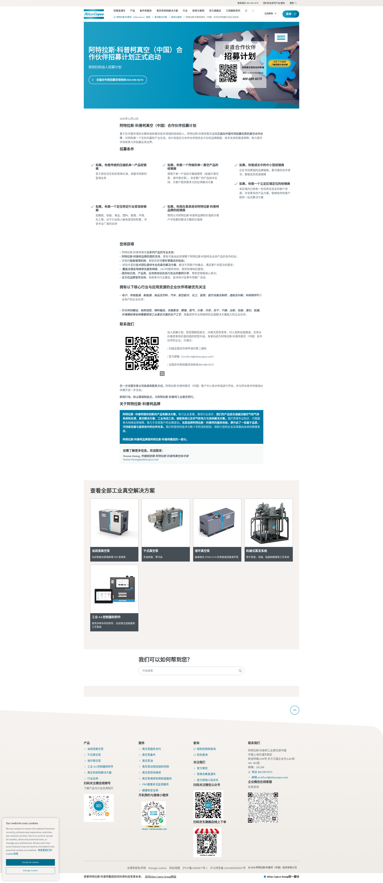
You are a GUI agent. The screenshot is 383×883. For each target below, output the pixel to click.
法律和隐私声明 (136, 868)
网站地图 (174, 868)
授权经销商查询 (206, 749)
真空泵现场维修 (151, 772)
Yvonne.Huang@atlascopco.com (140, 459)
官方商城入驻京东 (207, 780)
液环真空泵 (202, 551)
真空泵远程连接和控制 (155, 766)
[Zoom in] (142, 352)
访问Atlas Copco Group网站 (160, 876)
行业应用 (92, 778)
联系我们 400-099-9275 (248, 3)
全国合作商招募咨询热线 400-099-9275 (119, 79)
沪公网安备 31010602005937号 (228, 868)
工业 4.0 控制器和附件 (106, 617)
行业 (185, 10)
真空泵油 (147, 760)
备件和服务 (146, 10)
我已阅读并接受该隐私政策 (176, 309)
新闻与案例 (198, 10)
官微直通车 (119, 10)
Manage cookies (157, 868)
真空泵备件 (149, 754)
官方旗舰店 (215, 10)
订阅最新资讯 (233, 10)
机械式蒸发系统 (256, 551)
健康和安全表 (150, 790)
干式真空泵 (150, 551)
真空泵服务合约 (151, 749)
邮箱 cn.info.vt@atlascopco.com (270, 777)
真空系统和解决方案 (167, 10)
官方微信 (202, 768)
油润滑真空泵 (101, 551)
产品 (132, 10)
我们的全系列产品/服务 (274, 3)
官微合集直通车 (206, 774)
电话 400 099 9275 (262, 772)
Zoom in (162, 373)
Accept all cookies (30, 862)
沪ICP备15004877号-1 (195, 868)
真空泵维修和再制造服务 (157, 778)
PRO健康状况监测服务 (155, 784)
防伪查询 (202, 754)
